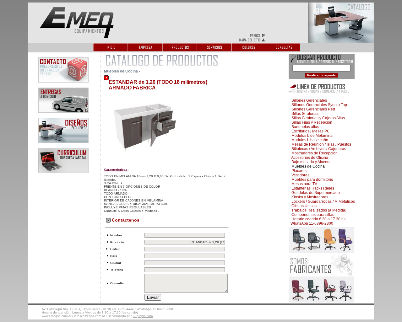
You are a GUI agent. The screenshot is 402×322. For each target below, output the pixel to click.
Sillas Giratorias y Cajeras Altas (317, 118)
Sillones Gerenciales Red (312, 109)
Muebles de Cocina (307, 166)
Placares (298, 171)
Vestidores (299, 175)
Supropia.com (143, 316)
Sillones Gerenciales (308, 100)
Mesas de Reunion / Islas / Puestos (320, 144)
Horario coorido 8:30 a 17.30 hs (317, 219)
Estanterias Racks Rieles (312, 188)
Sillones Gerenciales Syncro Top (318, 105)
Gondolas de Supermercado (315, 193)
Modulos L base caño (309, 140)
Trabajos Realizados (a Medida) (318, 210)
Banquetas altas (304, 127)
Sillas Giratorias (304, 113)
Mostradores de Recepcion (314, 153)
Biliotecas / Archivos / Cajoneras (318, 149)
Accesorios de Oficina (309, 157)
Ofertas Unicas (303, 206)
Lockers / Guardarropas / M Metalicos (322, 201)
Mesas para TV (303, 184)
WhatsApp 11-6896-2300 (311, 223)
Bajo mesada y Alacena (311, 162)
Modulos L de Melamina (311, 135)
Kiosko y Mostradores (309, 197)
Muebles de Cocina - (122, 71)
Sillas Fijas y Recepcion (311, 122)
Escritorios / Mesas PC (310, 131)
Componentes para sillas (312, 214)
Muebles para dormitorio (311, 179)
